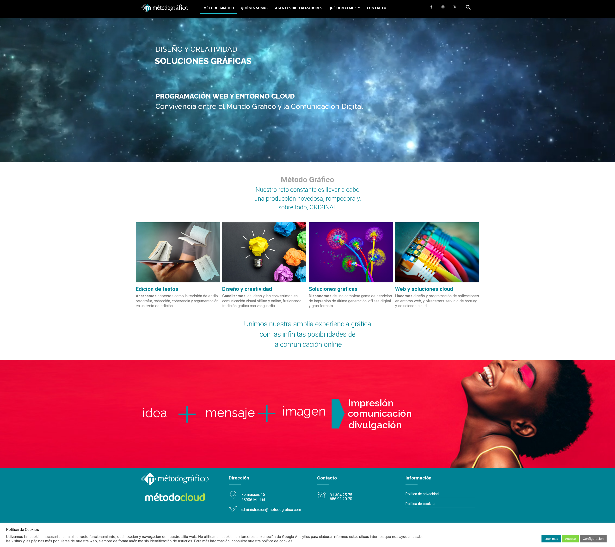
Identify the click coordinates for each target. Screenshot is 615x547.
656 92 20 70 (341, 499)
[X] (455, 7)
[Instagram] (443, 7)
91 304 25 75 (341, 495)
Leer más (551, 539)
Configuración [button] (593, 539)
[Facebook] (431, 7)
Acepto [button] (570, 539)
